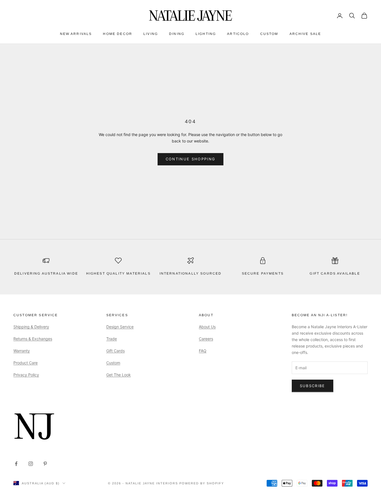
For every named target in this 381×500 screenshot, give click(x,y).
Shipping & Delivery (31, 326)
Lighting (206, 34)
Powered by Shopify (201, 483)
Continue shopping (191, 159)
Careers (206, 338)
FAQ (202, 350)
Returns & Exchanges (32, 338)
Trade (111, 338)
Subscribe (312, 386)
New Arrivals (76, 34)
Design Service (120, 326)
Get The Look (118, 374)
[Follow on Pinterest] (45, 463)
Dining (176, 34)
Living (150, 34)
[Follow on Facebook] (16, 463)
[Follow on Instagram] (30, 463)
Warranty (21, 350)
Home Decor (117, 34)
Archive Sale (305, 34)
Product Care (25, 362)
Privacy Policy (26, 374)
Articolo (238, 34)
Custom (269, 34)
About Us (207, 326)
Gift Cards (115, 350)
